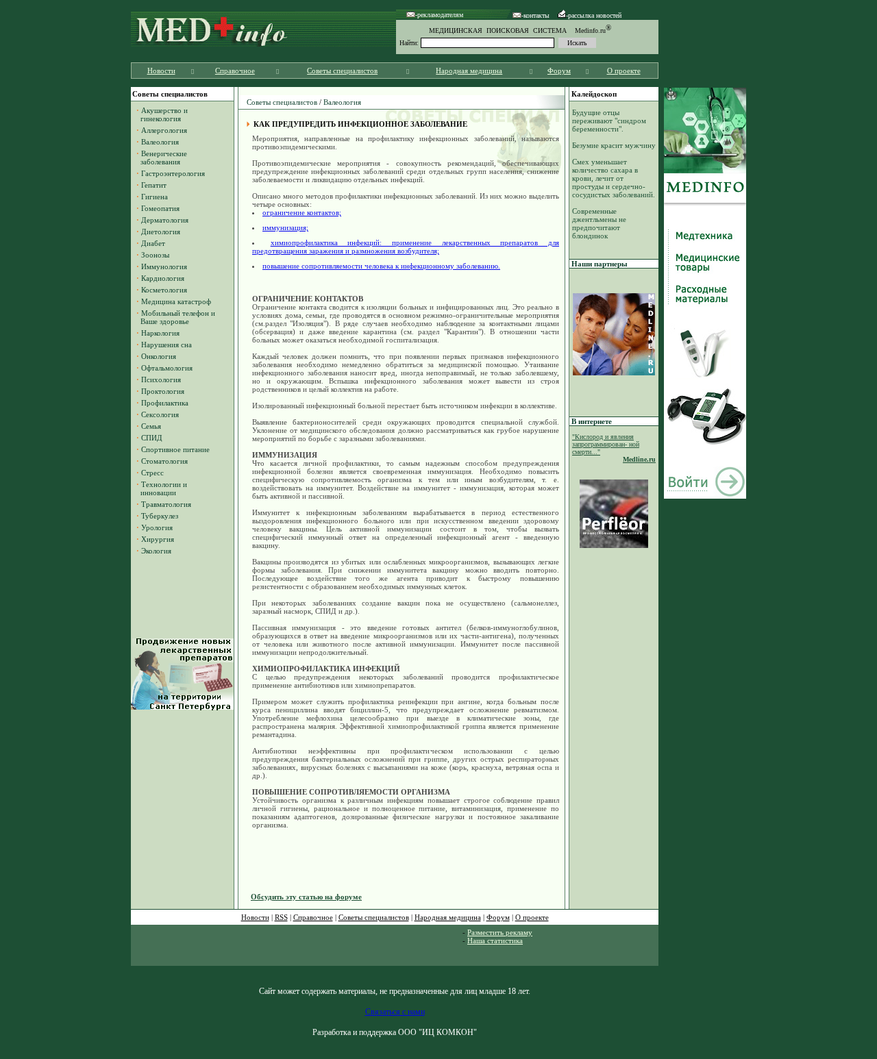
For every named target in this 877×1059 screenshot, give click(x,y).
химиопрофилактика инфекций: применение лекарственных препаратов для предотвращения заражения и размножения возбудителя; (405, 246)
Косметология (164, 290)
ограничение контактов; (301, 212)
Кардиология (162, 278)
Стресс (152, 473)
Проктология (162, 391)
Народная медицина (469, 70)
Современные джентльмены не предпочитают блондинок (599, 223)
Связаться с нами (395, 1012)
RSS (281, 917)
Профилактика (164, 403)
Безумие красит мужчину (614, 145)
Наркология (160, 333)
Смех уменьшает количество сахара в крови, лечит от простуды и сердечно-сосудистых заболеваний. (613, 178)
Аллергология (164, 130)
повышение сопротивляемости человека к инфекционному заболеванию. (381, 266)
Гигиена (154, 196)
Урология (157, 527)
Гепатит (153, 185)
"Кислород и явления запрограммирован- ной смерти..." (605, 444)
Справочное (235, 70)
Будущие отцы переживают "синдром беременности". (609, 120)
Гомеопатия (160, 208)
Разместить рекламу (499, 932)
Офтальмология (167, 368)
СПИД (151, 438)
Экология (156, 551)
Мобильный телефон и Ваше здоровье (175, 317)
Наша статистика (495, 940)
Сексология (160, 414)
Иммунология (164, 266)
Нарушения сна (166, 344)
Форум (559, 70)
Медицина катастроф (176, 301)
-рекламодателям (439, 14)
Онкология (158, 356)
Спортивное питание (175, 449)
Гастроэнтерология (173, 173)
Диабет (153, 243)
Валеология (160, 142)
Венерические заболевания (161, 157)
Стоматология (164, 461)
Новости (161, 70)
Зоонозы (155, 255)
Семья (151, 426)
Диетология (160, 231)
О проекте (624, 70)
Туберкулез (159, 516)
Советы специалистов (342, 70)
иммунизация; (285, 227)
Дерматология (164, 220)
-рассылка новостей (593, 15)
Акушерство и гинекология (162, 114)
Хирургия (157, 539)
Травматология (166, 504)
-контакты (535, 15)
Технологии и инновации (161, 488)
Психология (161, 379)
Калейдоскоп (594, 94)
